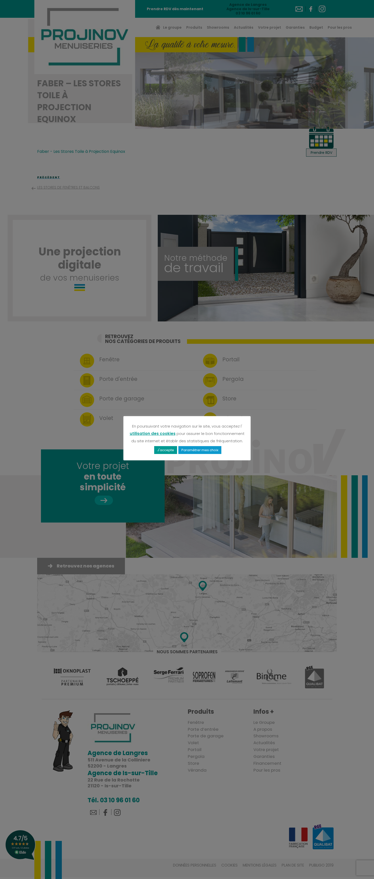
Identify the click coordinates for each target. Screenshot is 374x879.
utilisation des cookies (153, 433)
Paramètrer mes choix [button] (199, 450)
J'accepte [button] (165, 450)
